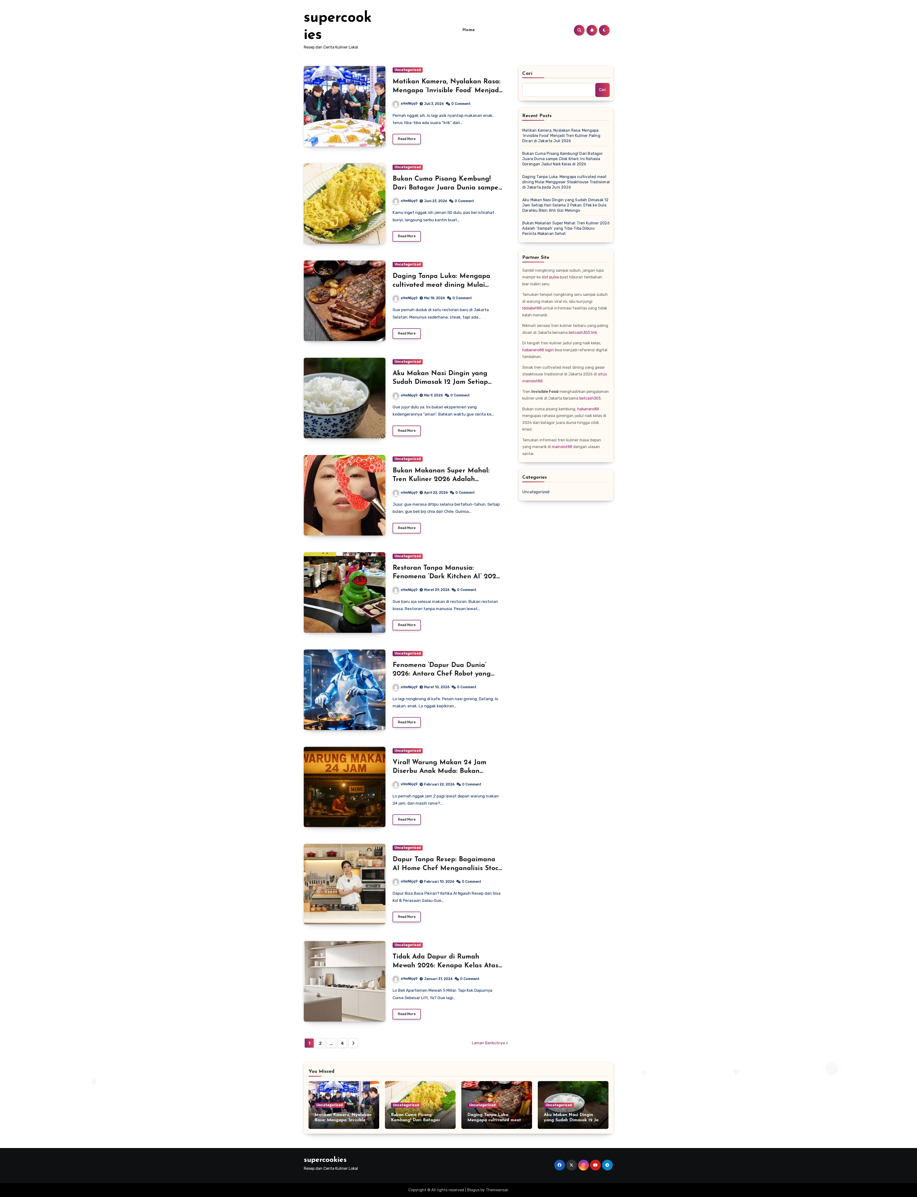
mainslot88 (562, 446)
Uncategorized (408, 70)
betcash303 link (583, 332)
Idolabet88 (532, 308)
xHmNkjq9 (409, 104)
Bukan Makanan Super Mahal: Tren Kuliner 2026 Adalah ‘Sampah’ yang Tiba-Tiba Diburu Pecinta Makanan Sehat (566, 228)
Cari (527, 73)
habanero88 (588, 409)
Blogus (473, 1190)
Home (468, 30)
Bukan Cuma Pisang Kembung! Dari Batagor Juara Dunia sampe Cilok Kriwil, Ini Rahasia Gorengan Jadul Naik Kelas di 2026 (562, 158)
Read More (407, 139)
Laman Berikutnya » (490, 1043)
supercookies (325, 1160)
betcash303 (590, 398)
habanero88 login (538, 350)
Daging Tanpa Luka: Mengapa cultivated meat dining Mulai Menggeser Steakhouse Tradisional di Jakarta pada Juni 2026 (566, 182)
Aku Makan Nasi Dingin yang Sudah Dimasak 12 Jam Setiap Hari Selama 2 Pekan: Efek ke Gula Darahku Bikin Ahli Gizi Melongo (565, 205)
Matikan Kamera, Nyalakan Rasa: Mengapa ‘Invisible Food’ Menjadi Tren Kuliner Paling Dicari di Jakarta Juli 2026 (561, 135)
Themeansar (497, 1190)
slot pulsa (550, 277)
